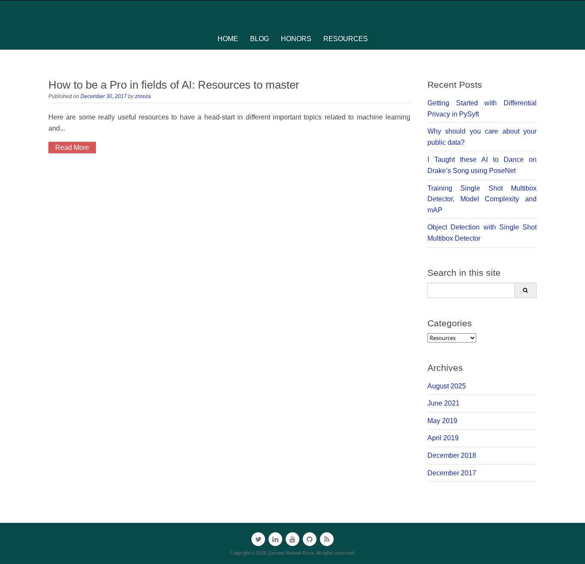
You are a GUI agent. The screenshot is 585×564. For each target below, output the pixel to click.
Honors (296, 38)
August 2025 (446, 386)
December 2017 (451, 473)
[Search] (525, 290)
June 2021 (443, 403)
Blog (259, 38)
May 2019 (442, 420)
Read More (72, 147)
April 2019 (443, 438)
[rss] (327, 539)
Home (228, 38)
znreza (143, 96)
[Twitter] (258, 539)
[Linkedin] (275, 539)
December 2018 (451, 455)
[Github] (309, 539)
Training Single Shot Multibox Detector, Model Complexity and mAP (482, 199)
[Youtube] (292, 539)
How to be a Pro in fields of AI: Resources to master (173, 84)
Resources (345, 38)
